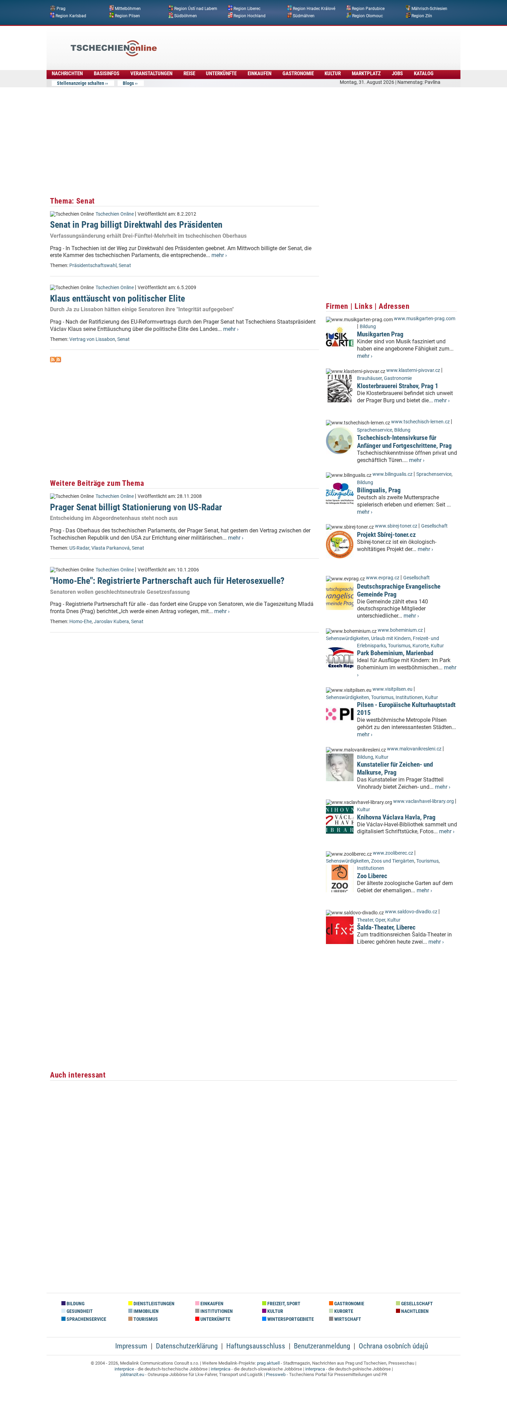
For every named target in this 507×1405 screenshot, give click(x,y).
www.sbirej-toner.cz (396, 526)
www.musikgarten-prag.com (424, 319)
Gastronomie (298, 73)
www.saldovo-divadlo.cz (411, 912)
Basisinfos (106, 73)
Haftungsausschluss (255, 1346)
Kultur (333, 73)
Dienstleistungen (153, 1304)
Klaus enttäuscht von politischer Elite (117, 298)
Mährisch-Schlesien (429, 8)
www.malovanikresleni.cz (414, 749)
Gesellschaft (434, 526)
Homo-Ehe (80, 622)
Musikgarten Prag (380, 334)
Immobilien (145, 1311)
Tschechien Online (115, 214)
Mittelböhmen (128, 8)
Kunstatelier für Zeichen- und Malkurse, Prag (395, 768)
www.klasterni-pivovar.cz (413, 370)
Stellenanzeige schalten (80, 83)
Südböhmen (185, 15)
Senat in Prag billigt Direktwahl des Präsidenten (136, 224)
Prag (61, 8)
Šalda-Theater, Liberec (386, 927)
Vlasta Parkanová (110, 548)
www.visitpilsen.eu (392, 689)
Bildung (368, 327)
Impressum (131, 1346)
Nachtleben (414, 1311)
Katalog (424, 73)
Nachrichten (67, 73)
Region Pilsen (127, 15)
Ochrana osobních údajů (393, 1346)
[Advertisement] (272, 43)
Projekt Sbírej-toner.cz (386, 535)
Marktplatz (366, 73)
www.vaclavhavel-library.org (423, 801)
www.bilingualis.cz (392, 474)
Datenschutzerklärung (187, 1346)
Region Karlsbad (71, 15)
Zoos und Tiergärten (392, 861)
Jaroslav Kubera (111, 622)
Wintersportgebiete (290, 1319)
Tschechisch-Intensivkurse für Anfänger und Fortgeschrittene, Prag (404, 442)
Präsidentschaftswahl (93, 265)
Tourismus (399, 646)
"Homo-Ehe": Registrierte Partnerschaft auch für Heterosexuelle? (167, 581)
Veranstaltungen (151, 73)
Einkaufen (259, 73)
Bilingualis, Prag (379, 490)
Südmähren (304, 15)
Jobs (397, 73)
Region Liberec (246, 8)
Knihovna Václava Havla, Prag (396, 817)
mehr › (219, 255)
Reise (189, 73)
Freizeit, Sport (283, 1304)
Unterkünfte (221, 73)
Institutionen (409, 697)
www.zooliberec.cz (393, 853)
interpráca (220, 1369)
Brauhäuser (369, 378)
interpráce (124, 1369)
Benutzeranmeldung (322, 1346)
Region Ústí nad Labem (195, 8)
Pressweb (276, 1374)
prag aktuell (268, 1363)
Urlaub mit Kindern (391, 638)
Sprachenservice (374, 430)
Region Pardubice (368, 8)
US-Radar (79, 548)
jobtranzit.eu (132, 1374)
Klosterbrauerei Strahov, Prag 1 (397, 386)
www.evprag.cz (383, 578)
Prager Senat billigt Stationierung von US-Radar (136, 507)
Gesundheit (79, 1311)
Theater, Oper (371, 920)
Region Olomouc (367, 15)
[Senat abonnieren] (53, 360)
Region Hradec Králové (314, 8)
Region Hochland (249, 15)
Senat (125, 265)
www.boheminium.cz (400, 630)
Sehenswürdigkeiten (347, 638)
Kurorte (420, 646)
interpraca (315, 1369)
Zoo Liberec (372, 876)
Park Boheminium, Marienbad (395, 653)
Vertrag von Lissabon (92, 339)
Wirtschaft (347, 1319)
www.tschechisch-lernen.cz (420, 422)
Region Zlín (421, 15)
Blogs (128, 83)
